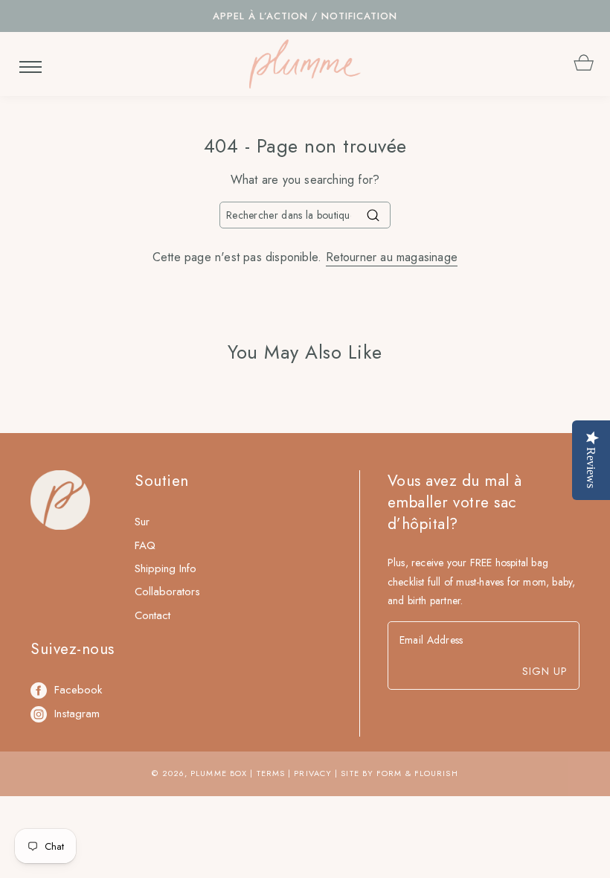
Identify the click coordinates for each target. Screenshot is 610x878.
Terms (271, 773)
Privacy (313, 773)
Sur (142, 521)
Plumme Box (218, 773)
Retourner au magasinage (392, 257)
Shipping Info (165, 568)
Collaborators (167, 591)
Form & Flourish (417, 773)
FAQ (145, 545)
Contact (152, 615)
